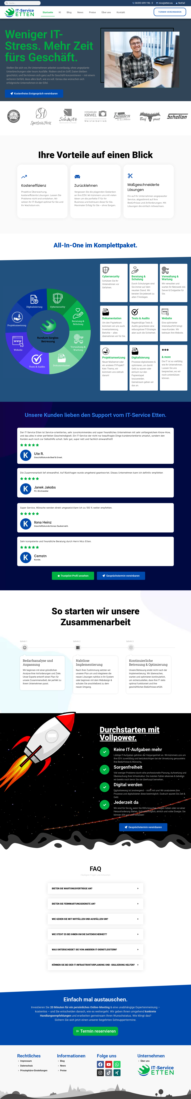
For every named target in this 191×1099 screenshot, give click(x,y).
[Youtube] (108, 1064)
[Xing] (117, 1072)
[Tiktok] (108, 1072)
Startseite (48, 12)
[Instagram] (100, 1072)
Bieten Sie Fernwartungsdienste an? (73, 903)
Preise (92, 12)
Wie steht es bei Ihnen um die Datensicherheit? (79, 934)
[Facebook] (100, 1064)
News (80, 12)
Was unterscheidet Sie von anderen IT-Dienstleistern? (84, 949)
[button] (95, 888)
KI (60, 12)
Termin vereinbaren (169, 12)
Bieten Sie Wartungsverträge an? (72, 888)
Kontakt (121, 12)
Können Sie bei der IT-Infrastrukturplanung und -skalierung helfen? (93, 965)
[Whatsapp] (117, 1064)
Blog (69, 12)
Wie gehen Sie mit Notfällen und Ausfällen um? (80, 919)
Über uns (106, 12)
